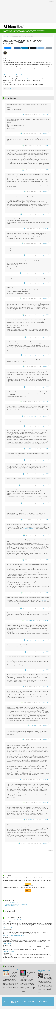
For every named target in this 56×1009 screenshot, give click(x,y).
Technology (21, 31)
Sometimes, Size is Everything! (10, 969)
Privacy (24, 1000)
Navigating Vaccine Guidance (11, 905)
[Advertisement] (28, 11)
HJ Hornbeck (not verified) (30, 355)
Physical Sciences (15, 30)
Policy (45, 30)
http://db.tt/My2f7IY (44, 600)
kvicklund (34, 725)
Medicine (5, 31)
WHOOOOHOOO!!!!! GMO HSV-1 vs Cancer (13, 935)
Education (40, 30)
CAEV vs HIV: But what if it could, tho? (12, 920)
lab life (14, 88)
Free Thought (29, 31)
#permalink (45, 114)
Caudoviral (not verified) (30, 416)
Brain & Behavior (13, 31)
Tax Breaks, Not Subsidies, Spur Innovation (14, 902)
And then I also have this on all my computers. (31, 78)
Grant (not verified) (32, 387)
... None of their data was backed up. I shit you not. (14, 74)
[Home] (11, 26)
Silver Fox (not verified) (31, 620)
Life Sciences (6, 30)
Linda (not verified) (32, 448)
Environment (24, 30)
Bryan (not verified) (32, 819)
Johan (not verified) (32, 640)
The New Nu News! (24, 969)
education (10, 88)
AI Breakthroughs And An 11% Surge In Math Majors (16, 904)
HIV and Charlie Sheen (8, 927)
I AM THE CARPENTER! (8, 951)
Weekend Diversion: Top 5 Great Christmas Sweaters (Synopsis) (44, 970)
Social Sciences (32, 30)
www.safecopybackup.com (27, 528)
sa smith (6, 36)
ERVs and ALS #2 (7, 943)
